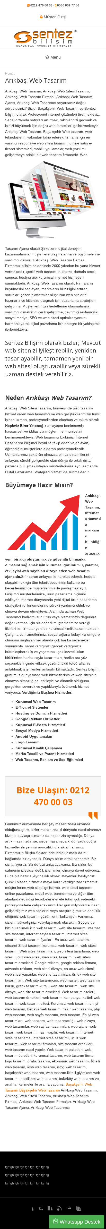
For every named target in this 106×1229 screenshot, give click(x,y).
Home (9, 73)
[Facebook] (29, 1210)
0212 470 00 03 (41, 5)
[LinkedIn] (48, 1210)
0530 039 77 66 (68, 5)
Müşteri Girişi (54, 17)
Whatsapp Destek (79, 1222)
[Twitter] (67, 1210)
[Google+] (39, 1210)
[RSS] (58, 1210)
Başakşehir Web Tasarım (39, 1090)
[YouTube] (77, 1210)
